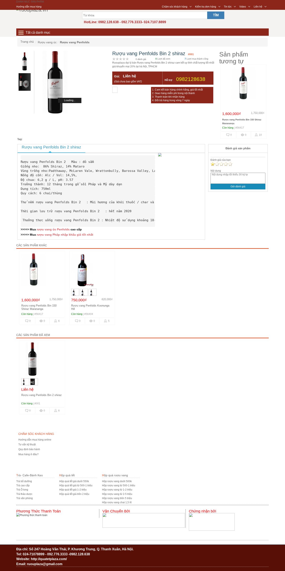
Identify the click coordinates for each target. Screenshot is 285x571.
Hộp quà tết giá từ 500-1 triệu (75, 485)
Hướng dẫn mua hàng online (34, 439)
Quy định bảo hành (29, 449)
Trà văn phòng (24, 498)
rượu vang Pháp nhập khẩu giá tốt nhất (65, 234)
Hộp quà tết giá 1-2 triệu (73, 489)
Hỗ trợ (168, 80)
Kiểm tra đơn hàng (205, 6)
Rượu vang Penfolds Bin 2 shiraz (41, 395)
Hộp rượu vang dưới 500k (117, 481)
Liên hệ (258, 6)
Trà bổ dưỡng (24, 481)
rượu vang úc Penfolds (53, 229)
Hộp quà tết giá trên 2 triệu (74, 494)
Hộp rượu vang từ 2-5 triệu (117, 494)
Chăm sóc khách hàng (174, 6)
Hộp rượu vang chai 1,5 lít (116, 502)
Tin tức (228, 6)
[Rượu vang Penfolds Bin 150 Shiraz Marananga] (243, 84)
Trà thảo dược (24, 494)
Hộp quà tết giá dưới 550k (74, 481)
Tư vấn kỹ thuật (27, 444)
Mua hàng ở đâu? (28, 454)
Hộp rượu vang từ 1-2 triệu (117, 489)
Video (242, 6)
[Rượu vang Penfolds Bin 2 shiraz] (42, 360)
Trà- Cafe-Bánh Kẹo (29, 475)
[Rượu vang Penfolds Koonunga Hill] (92, 270)
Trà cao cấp (23, 485)
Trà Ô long (22, 489)
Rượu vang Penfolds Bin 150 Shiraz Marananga (39, 307)
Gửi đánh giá (238, 186)
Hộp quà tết (67, 475)
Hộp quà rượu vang (115, 475)
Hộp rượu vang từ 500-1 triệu (118, 485)
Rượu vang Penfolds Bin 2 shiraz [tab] (51, 147)
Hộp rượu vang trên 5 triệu (117, 498)
